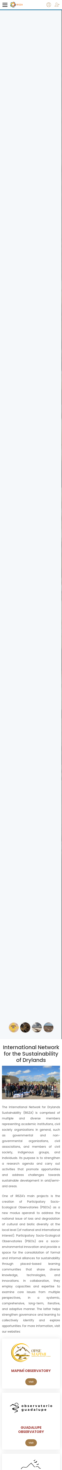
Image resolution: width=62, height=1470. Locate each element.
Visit (31, 1381)
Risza (23, 5)
